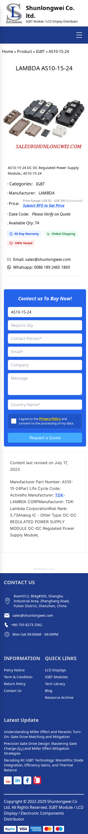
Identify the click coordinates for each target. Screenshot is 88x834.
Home (7, 51)
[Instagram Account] (37, 780)
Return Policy (14, 683)
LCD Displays (55, 670)
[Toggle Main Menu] (79, 35)
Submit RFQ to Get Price (43, 205)
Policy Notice (14, 670)
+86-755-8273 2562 (26, 624)
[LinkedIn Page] (18, 780)
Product (24, 51)
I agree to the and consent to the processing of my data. (46, 421)
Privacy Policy (50, 419)
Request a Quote (45, 437)
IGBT (40, 51)
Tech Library (55, 683)
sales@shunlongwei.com (32, 615)
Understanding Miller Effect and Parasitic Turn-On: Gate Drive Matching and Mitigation (43, 734)
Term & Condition (18, 677)
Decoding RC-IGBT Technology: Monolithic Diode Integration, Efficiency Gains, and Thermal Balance (43, 765)
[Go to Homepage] (14, 13)
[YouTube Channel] (8, 780)
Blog (48, 690)
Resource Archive (59, 697)
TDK (59, 495)
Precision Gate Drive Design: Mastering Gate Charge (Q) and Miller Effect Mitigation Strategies (40, 748)
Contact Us (13, 690)
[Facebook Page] (27, 780)
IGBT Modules (56, 677)
